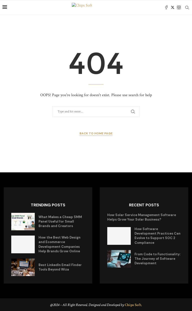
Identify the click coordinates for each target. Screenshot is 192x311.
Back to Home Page (96, 133)
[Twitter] (172, 7)
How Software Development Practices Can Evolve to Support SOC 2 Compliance (157, 236)
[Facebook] (166, 7)
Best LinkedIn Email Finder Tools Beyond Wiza (60, 267)
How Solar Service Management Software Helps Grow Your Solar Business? (141, 217)
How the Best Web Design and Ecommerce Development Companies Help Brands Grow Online (59, 244)
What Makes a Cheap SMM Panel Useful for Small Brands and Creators (60, 221)
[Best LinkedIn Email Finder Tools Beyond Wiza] (23, 267)
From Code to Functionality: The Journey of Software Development (157, 258)
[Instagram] (179, 7)
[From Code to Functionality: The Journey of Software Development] (119, 259)
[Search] (187, 7)
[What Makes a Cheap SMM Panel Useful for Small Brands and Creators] (23, 222)
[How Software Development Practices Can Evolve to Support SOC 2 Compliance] (119, 236)
